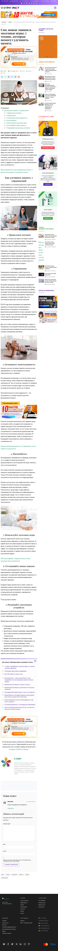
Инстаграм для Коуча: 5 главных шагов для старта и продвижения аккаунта (51, 69)
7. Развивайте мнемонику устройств (18, 128)
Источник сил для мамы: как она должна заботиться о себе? (51, 236)
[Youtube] (22, 3)
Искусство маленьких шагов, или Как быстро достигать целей (50, 281)
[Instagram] (31, 3)
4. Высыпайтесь (11, 120)
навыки (21, 874)
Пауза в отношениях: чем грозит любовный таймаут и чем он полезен (50, 96)
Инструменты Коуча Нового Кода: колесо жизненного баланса (50, 78)
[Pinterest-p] (36, 3)
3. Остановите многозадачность (16, 118)
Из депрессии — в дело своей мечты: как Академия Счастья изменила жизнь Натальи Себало (19, 679)
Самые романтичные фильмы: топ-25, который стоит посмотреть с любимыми (50, 106)
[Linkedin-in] (34, 3)
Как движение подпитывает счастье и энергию (20, 692)
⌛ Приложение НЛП (44, 928)
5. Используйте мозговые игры (16, 123)
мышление (14, 874)
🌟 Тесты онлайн (43, 930)
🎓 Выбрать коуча (43, 920)
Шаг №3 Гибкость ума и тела (14, 674)
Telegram (25, 749)
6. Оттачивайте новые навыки (16, 125)
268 (55, 246)
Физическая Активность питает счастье (17, 684)
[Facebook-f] (24, 3)
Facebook (19, 749)
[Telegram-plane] (29, 3)
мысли (7, 874)
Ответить (11, 808)
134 (55, 270)
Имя (4, 844)
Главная (4, 22)
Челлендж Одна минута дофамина (15, 671)
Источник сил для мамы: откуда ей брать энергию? (51, 267)
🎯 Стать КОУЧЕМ (43, 923)
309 (55, 239)
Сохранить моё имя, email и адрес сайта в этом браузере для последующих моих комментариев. (17, 861)
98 (54, 276)
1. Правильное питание (13, 113)
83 (54, 284)
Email (4, 851)
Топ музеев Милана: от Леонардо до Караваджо (20, 704)
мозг (3, 874)
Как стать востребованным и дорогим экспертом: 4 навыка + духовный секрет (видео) (50, 86)
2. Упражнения (11, 115)
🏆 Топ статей (42, 918)
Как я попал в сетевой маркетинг (50, 274)
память (27, 874)
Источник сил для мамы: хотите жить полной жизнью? (50, 243)
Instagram (12, 749)
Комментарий (7, 823)
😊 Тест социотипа (44, 925)
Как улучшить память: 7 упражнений (16, 110)
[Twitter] (26, 3)
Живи (10, 22)
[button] (2, 77)
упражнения (5, 877)
